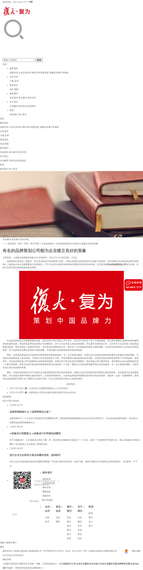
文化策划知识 (47, 243)
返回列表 (70, 384)
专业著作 (14, 98)
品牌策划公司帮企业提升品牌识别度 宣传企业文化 (52, 392)
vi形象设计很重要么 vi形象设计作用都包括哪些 (35, 433)
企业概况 (14, 106)
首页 (5, 64)
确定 (2, 547)
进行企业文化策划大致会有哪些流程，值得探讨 (35, 455)
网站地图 (136, 551)
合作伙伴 (14, 77)
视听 (16, 89)
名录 (16, 81)
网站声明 (7, 559)
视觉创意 (44, 72)
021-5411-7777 (20, 2)
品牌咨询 (14, 72)
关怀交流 (22, 106)
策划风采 (31, 106)
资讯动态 (14, 85)
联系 (12, 110)
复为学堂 (31, 98)
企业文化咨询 (24, 72)
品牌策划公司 (120, 264)
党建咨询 (53, 72)
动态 (12, 89)
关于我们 (14, 102)
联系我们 (14, 114)
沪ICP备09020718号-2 (53, 551)
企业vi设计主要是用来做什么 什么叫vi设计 (48, 388)
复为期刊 (22, 98)
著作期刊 (14, 93)
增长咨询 (36, 72)
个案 (12, 81)
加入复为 (22, 114)
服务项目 (14, 68)
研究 (26, 243)
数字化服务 (63, 72)
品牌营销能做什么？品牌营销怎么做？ (30, 411)
